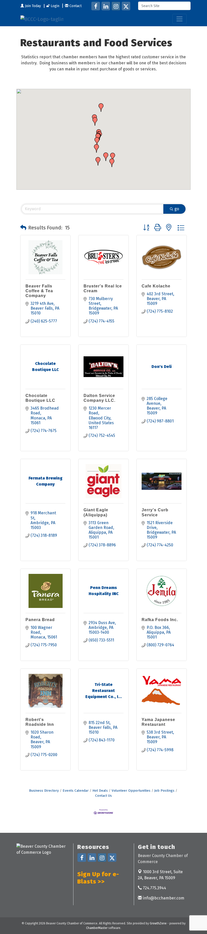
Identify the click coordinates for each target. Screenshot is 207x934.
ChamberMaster (97, 928)
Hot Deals (100, 790)
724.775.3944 (154, 888)
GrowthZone (158, 923)
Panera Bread (40, 620)
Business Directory (44, 790)
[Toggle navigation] (179, 19)
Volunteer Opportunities (131, 790)
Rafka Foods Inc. (160, 620)
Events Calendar (76, 790)
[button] (96, 148)
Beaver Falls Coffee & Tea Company (39, 291)
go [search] (176, 208)
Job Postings (164, 790)
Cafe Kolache (156, 286)
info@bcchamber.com (163, 898)
